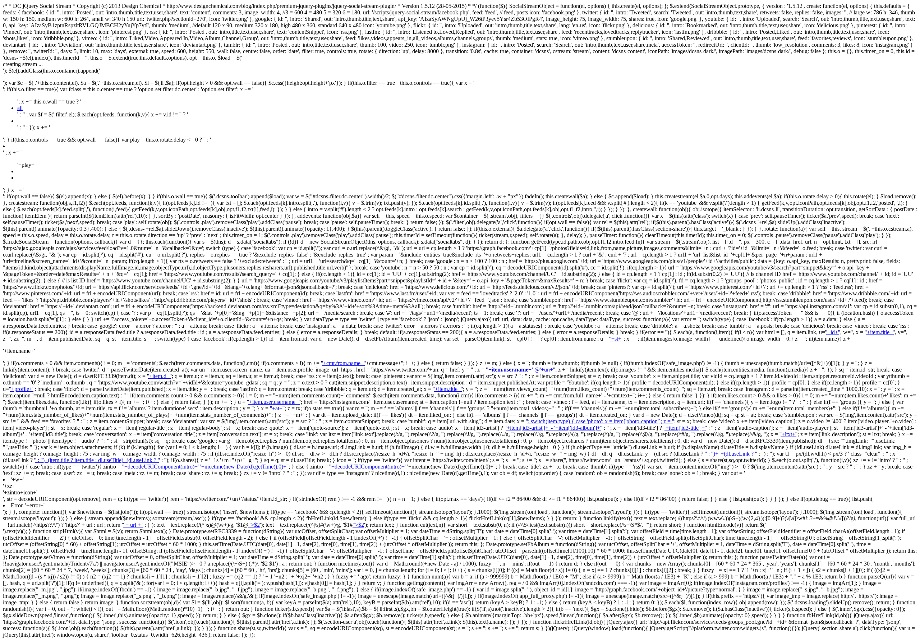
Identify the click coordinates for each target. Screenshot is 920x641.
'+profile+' (21, 389)
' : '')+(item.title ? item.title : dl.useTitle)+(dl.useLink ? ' (97, 460)
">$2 (254, 525)
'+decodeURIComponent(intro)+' (161, 467)
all (20, 108)
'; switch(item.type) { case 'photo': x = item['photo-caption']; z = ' (600, 421)
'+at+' (277, 408)
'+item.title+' (880, 332)
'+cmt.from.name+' (343, 363)
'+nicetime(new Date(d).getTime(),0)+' (244, 467)
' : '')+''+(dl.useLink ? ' (731, 454)
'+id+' (832, 332)
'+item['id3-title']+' (685, 428)
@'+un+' (520, 369)
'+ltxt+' (788, 434)
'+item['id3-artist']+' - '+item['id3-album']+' (553, 428)
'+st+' (616, 339)
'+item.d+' (159, 376)
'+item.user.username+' (274, 402)
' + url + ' (133, 525)
